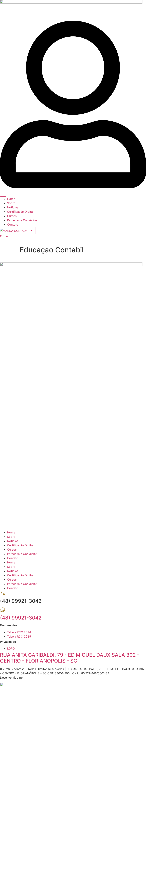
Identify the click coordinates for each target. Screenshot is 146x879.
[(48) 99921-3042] (2, 611)
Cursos (12, 216)
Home (11, 199)
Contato (12, 224)
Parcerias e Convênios (22, 220)
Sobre (11, 203)
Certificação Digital (20, 211)
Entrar (38, 863)
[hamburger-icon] (3, 193)
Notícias (12, 207)
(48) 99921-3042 (20, 618)
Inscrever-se (25, 863)
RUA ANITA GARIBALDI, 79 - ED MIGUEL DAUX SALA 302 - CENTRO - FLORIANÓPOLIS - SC (69, 658)
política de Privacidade (119, 821)
